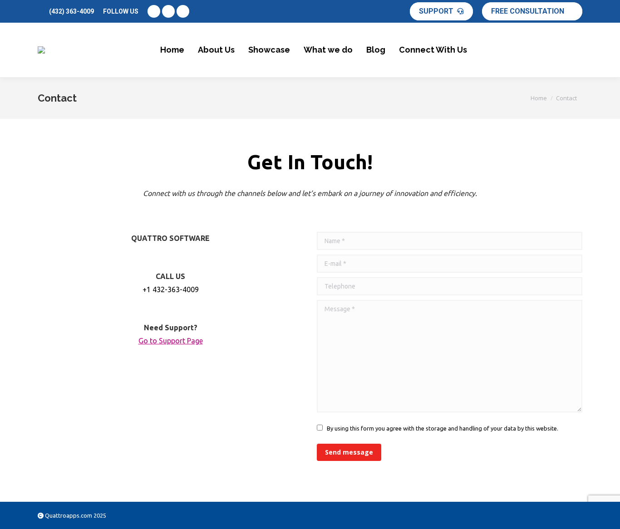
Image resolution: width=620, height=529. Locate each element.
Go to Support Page (170, 341)
